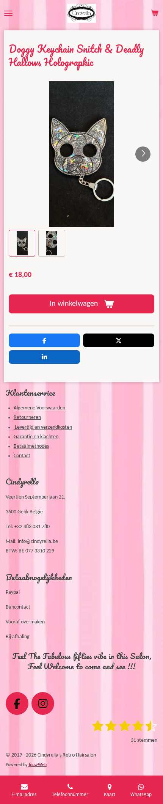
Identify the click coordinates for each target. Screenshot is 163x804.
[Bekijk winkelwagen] (154, 13)
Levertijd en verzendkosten (43, 427)
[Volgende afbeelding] (142, 154)
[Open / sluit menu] (8, 13)
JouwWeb (37, 765)
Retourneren (27, 417)
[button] (22, 243)
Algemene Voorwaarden (40, 408)
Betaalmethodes (31, 446)
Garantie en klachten (36, 437)
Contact (22, 456)
